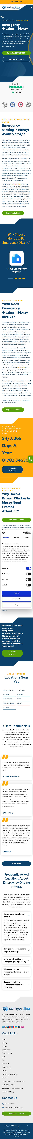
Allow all (16, 593)
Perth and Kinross (8, 703)
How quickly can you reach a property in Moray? (15, 950)
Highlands (6, 694)
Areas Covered (7, 1053)
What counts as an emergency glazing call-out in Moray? (15, 972)
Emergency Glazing (8, 1085)
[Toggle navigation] (30, 7)
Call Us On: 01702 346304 (16, 53)
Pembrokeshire (7, 699)
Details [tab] (16, 537)
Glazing (9, 20)
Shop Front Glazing (8, 1092)
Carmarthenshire (8, 690)
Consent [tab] (6, 537)
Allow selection (16, 599)
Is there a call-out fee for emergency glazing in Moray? (15, 960)
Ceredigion (21, 690)
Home (4, 20)
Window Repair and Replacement (12, 1088)
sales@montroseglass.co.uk (13, 1107)
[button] (10, 278)
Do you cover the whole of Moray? (14, 915)
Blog (3, 1060)
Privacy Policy (6, 1067)
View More (16, 864)
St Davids (6, 707)
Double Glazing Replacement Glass (13, 1081)
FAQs (3, 1057)
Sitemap (4, 1071)
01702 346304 (9, 1104)
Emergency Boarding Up (9, 1074)
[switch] (28, 574)
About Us (5, 1046)
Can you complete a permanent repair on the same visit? (13, 985)
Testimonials (6, 1050)
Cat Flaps (5, 1078)
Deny (16, 605)
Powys (19, 703)
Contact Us (5, 1064)
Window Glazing (16, 184)
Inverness (20, 694)
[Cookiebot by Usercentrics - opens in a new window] (23, 532)
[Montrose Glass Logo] (11, 7)
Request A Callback (16, 59)
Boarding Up (21, 367)
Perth (19, 699)
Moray (14, 20)
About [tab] (27, 537)
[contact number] (30, 459)
